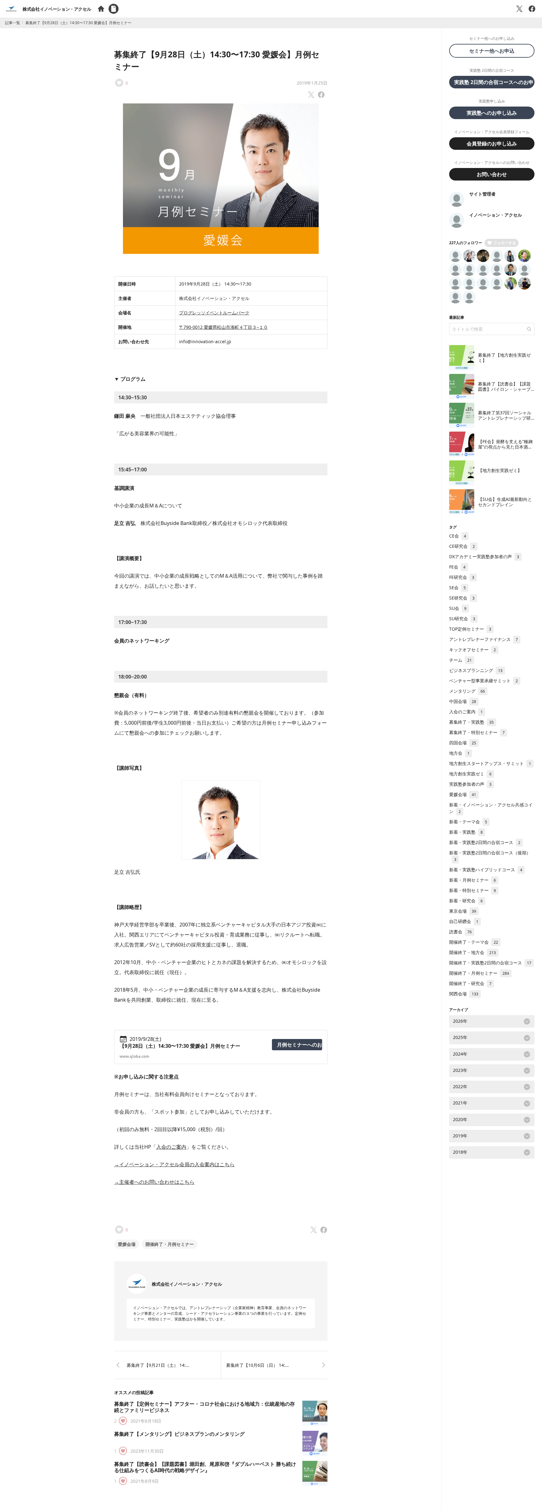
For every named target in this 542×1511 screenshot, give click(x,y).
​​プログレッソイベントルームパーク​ (214, 313)
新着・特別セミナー (472, 890)
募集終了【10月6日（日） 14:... (257, 1365)
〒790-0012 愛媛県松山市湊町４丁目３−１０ (223, 327)
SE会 (457, 587)
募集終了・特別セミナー (477, 732)
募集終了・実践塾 (471, 722)
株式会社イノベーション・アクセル (57, 9)
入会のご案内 (171, 1146)
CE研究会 (462, 546)
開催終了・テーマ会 (473, 942)
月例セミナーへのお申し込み (299, 1044)
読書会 (460, 932)
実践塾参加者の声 (470, 784)
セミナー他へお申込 (494, 50)
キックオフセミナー (472, 650)
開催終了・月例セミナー (170, 1244)
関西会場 (463, 994)
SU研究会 (462, 619)
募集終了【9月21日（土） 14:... (158, 1365)
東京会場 (462, 911)
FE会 (457, 567)
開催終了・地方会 (472, 952)
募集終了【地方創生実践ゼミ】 (504, 358)
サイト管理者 (482, 194)
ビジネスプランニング (475, 670)
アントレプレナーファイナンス (483, 639)
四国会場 (462, 743)
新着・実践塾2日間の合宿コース (484, 842)
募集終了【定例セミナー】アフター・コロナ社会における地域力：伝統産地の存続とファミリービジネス (204, 1407)
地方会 (459, 753)
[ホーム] (101, 9)
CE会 (457, 536)
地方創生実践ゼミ (470, 774)
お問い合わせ (492, 174)
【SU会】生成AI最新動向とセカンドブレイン (505, 502)
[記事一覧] (114, 9)
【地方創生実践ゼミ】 (500, 470)
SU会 (457, 608)
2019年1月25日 (312, 83)
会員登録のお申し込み (492, 143)
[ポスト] (519, 9)
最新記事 (456, 317)
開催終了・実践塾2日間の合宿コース (490, 963)
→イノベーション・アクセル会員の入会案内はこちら (174, 1164)
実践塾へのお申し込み (492, 112)
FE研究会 (461, 577)
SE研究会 (462, 598)
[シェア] (532, 9)
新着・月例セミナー (472, 880)
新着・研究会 (466, 901)
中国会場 (462, 701)
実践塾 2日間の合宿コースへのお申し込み (494, 82)
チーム (460, 660)
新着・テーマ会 (468, 822)
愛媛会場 (127, 1244)
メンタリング (467, 691)
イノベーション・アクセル (495, 215)
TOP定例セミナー (470, 629)
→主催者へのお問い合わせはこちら (154, 1181)
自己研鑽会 (463, 921)
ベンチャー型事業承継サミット (483, 681)
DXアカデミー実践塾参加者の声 (484, 556)
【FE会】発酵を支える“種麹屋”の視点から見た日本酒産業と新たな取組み (505, 446)
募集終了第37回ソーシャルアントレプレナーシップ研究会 (504, 418)
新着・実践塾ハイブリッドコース (485, 870)
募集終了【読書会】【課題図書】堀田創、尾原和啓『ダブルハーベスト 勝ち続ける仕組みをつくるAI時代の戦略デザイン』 (205, 1467)
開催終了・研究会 (470, 983)
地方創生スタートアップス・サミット (490, 763)
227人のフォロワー (465, 242)
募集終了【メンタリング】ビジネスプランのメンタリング (179, 1433)
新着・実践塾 (466, 832)
